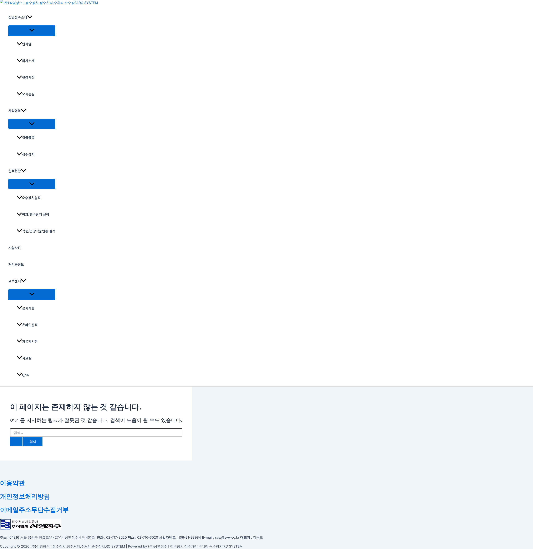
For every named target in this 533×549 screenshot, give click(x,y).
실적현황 (14, 170)
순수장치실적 (31, 197)
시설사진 (14, 247)
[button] (29, 17)
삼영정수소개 (17, 17)
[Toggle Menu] (31, 30)
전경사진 (28, 77)
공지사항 (28, 308)
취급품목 (28, 137)
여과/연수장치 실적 (35, 214)
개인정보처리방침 (25, 496)
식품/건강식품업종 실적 (38, 230)
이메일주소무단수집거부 (34, 509)
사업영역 (14, 110)
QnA (25, 374)
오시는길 (28, 93)
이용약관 (12, 483)
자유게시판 (30, 341)
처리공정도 (16, 264)
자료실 (26, 358)
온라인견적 (30, 324)
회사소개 (28, 60)
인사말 (26, 43)
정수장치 (28, 154)
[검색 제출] (16, 441)
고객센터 (14, 280)
